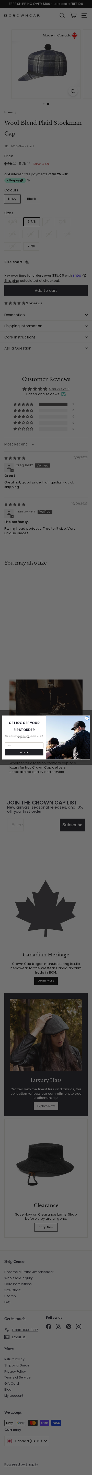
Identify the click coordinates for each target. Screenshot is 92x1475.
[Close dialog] (87, 718)
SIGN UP (24, 752)
